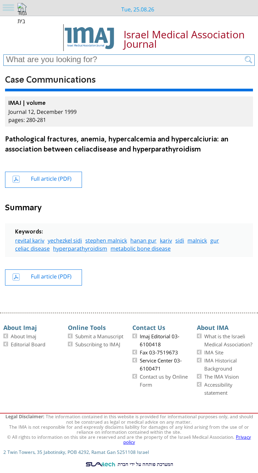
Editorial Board (28, 344)
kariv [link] (166, 239)
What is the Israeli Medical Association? (228, 340)
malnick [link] (197, 239)
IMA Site (213, 352)
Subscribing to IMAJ (97, 344)
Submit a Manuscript (99, 336)
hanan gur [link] (143, 239)
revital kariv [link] (29, 239)
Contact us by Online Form (164, 380)
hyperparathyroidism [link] (80, 247)
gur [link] (214, 239)
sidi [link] (179, 239)
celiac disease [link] (32, 247)
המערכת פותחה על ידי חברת (144, 464)
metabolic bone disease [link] (141, 247)
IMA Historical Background (220, 364)
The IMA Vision (221, 376)
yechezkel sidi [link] (65, 239)
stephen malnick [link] (106, 239)
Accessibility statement (218, 388)
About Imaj (23, 336)
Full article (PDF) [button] (51, 177)
